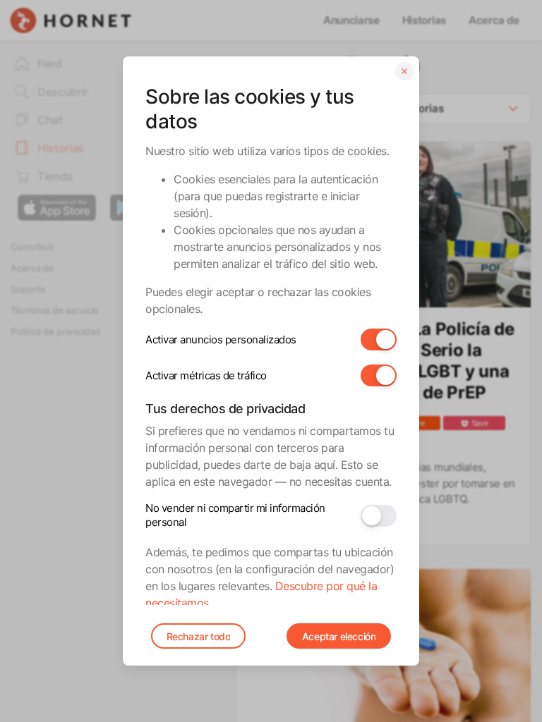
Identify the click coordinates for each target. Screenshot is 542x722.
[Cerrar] (404, 71)
